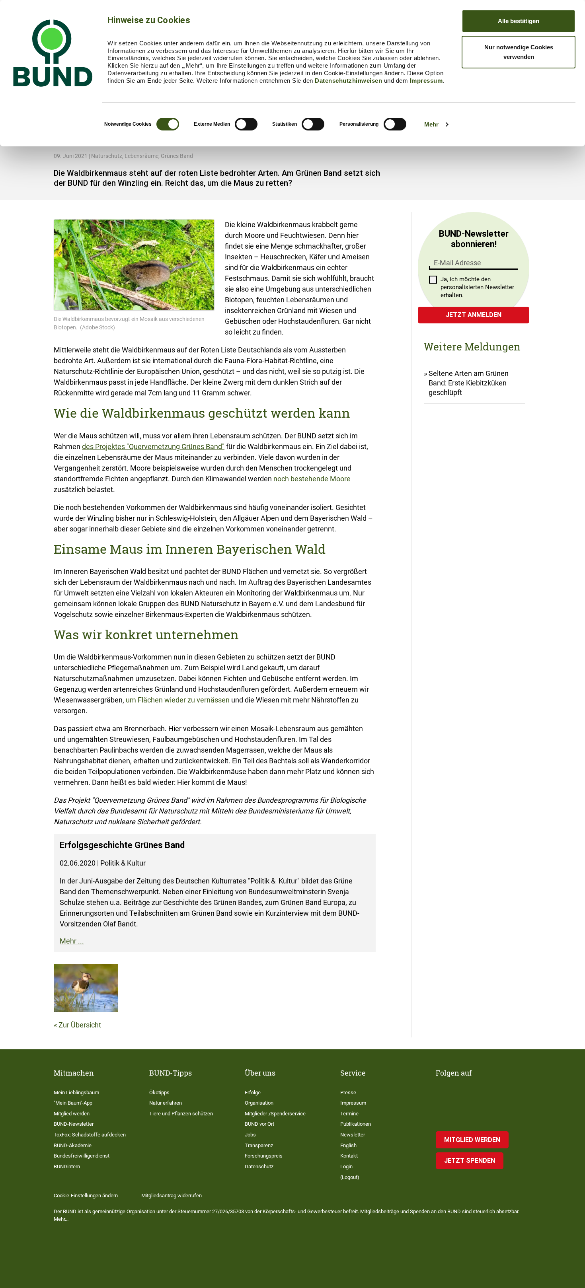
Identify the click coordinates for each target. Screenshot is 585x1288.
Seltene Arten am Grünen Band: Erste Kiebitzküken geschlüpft (469, 383)
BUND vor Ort (259, 1124)
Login (346, 1166)
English (348, 1145)
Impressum (426, 80)
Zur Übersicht (79, 1025)
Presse (348, 1092)
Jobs (250, 1135)
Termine (349, 1114)
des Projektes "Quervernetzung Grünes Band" (153, 446)
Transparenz (259, 1145)
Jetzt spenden (469, 1160)
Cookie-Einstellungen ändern (86, 1196)
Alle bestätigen (518, 21)
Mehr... (61, 1219)
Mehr (431, 124)
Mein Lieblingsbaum (76, 1092)
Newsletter (352, 1135)
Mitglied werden (72, 1114)
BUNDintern (67, 1166)
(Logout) (349, 1177)
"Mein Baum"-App (73, 1103)
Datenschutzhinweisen (348, 80)
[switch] (246, 124)
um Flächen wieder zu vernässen (177, 700)
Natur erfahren (165, 1103)
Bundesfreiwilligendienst (81, 1156)
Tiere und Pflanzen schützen (181, 1114)
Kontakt (349, 1156)
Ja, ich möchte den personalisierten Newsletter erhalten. (477, 287)
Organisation (259, 1103)
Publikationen (355, 1124)
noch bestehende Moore (312, 479)
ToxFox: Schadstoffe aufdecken (90, 1135)
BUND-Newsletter (74, 1124)
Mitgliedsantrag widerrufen (171, 1196)
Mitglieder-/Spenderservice (275, 1114)
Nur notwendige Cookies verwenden (518, 52)
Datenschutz (259, 1166)
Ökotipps (159, 1092)
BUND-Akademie (73, 1145)
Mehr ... (72, 941)
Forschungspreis (264, 1156)
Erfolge (253, 1092)
